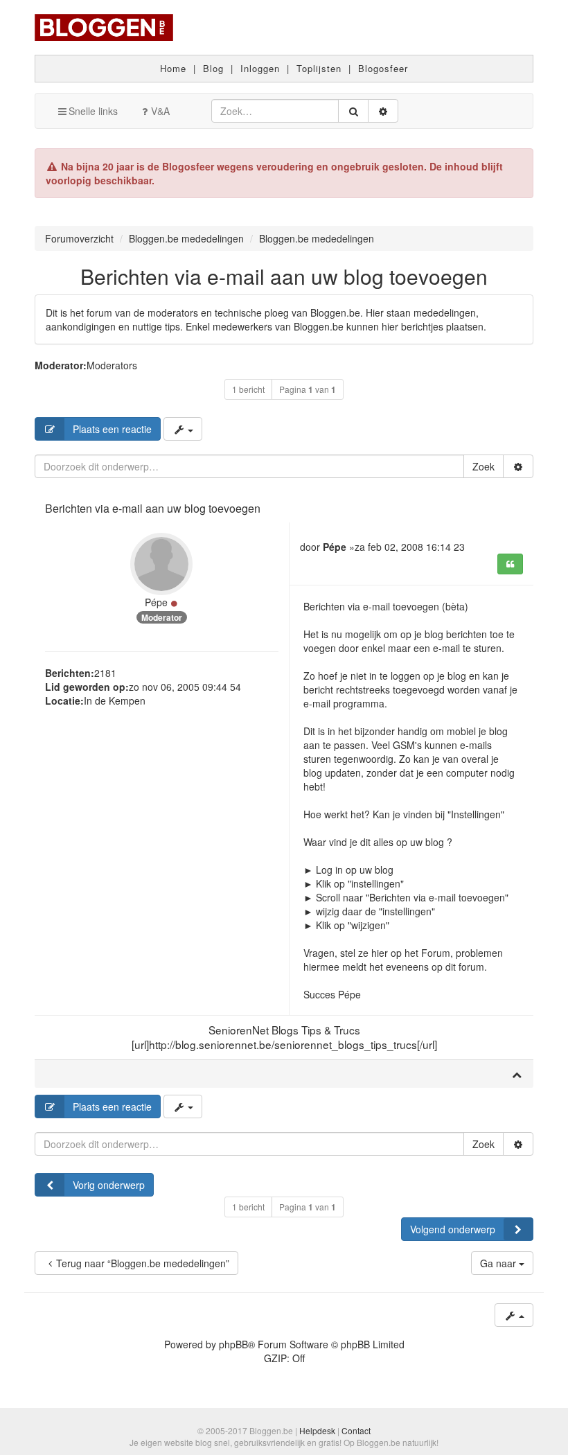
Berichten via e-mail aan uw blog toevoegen (284, 276)
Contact (356, 1430)
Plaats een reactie (112, 429)
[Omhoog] (517, 1074)
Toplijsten (318, 68)
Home (173, 68)
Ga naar (499, 1263)
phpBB (233, 1344)
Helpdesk (317, 1430)
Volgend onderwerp (452, 1229)
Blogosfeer (383, 68)
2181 (105, 673)
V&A (160, 111)
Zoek (483, 466)
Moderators (112, 365)
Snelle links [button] (93, 111)
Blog (213, 68)
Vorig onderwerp (109, 1185)
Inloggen (260, 68)
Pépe (156, 602)
